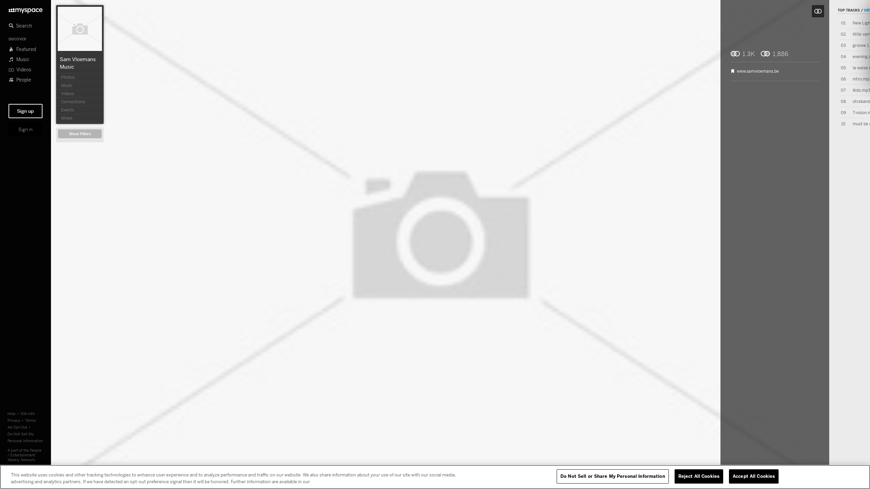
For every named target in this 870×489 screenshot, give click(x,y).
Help (11, 413)
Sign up (25, 111)
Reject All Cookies (698, 476)
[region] (435, 477)
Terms (30, 420)
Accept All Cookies (754, 476)
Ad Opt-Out (17, 427)
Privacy (13, 420)
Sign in (25, 129)
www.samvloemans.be (758, 71)
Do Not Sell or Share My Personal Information (612, 476)
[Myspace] (25, 9)
